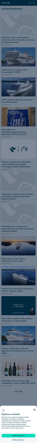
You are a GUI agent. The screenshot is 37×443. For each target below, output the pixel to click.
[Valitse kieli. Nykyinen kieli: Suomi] (34, 410)
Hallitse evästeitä (17, 440)
